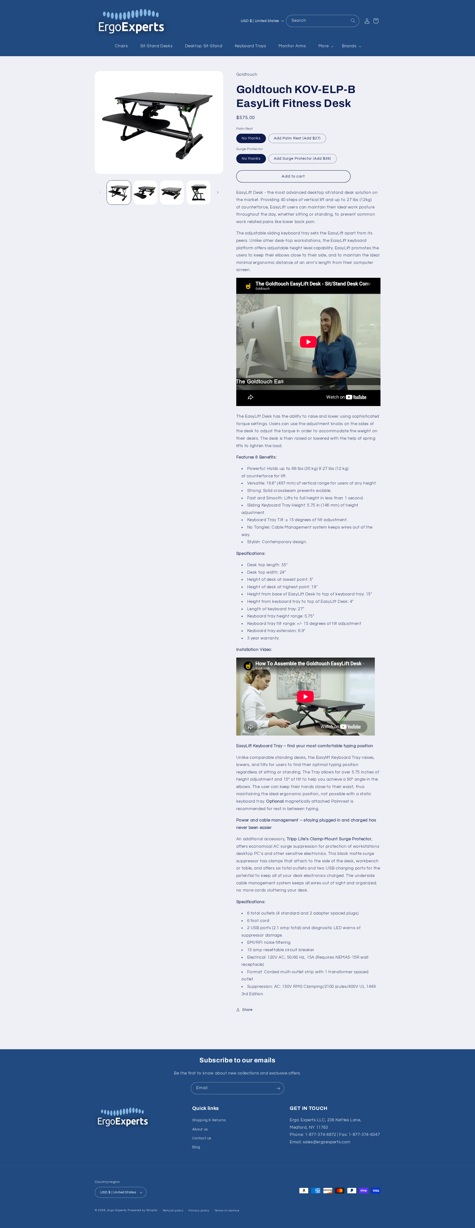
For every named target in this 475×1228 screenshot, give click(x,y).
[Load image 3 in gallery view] (172, 192)
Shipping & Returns (209, 1120)
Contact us (201, 1138)
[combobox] (322, 21)
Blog (196, 1147)
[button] (324, 46)
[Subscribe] (278, 1088)
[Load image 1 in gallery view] (119, 192)
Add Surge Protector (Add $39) (302, 158)
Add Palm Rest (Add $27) (297, 138)
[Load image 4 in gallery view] (199, 192)
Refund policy (173, 1210)
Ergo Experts (117, 1210)
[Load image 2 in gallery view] (145, 192)
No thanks (251, 138)
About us (200, 1129)
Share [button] (247, 1010)
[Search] (353, 20)
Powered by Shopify (143, 1210)
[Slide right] (217, 192)
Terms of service (226, 1210)
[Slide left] (100, 192)
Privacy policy (199, 1210)
